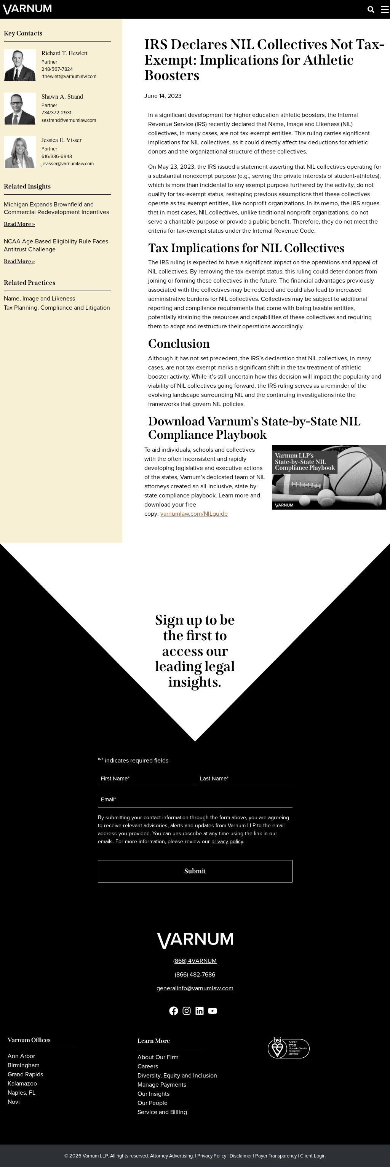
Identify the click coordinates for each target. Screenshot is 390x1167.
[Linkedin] (199, 1010)
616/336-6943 (57, 156)
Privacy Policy (211, 1155)
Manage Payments (161, 1085)
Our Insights (153, 1094)
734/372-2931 (56, 112)
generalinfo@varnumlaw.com (195, 988)
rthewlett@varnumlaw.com (69, 76)
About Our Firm (158, 1057)
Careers (147, 1066)
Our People (152, 1103)
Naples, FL (21, 1093)
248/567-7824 (57, 69)
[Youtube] (212, 1010)
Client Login (313, 1155)
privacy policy (227, 842)
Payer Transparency (276, 1155)
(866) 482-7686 (195, 974)
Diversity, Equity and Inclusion (177, 1075)
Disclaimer (241, 1155)
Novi (14, 1102)
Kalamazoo (22, 1083)
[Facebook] (173, 1010)
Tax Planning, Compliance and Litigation (57, 307)
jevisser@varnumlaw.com (68, 163)
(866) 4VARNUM (195, 960)
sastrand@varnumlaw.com (69, 120)
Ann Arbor (21, 1056)
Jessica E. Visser (62, 140)
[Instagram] (186, 1010)
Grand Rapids (25, 1074)
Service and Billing (162, 1112)
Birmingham (24, 1065)
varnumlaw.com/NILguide (194, 513)
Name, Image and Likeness (39, 298)
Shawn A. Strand (62, 96)
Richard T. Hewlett (64, 53)
